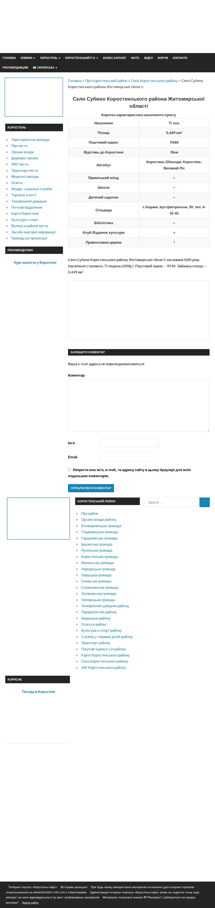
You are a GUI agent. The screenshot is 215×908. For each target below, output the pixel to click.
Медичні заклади (25, 176)
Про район (89, 513)
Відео (148, 58)
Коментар (76, 375)
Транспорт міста (24, 170)
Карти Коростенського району (105, 655)
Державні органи (24, 158)
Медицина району (96, 618)
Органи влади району (98, 519)
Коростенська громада (99, 556)
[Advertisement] (133, 36)
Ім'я (71, 443)
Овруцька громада (96, 575)
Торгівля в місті (23, 195)
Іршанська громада (96, 544)
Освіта (16, 183)
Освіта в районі (93, 624)
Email (72, 457)
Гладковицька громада (99, 532)
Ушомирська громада (98, 593)
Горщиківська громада (99, 538)
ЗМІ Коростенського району (103, 667)
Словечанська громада (99, 587)
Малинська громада (97, 562)
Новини (26, 58)
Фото (135, 58)
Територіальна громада (30, 139)
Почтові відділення (26, 207)
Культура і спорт (24, 219)
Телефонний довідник (29, 201)
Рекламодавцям (15, 67)
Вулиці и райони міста (29, 225)
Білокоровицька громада (101, 525)
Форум (163, 58)
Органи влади (22, 152)
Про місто (19, 145)
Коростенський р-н (80, 58)
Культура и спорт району (101, 630)
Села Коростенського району (104, 661)
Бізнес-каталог (114, 58)
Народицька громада (98, 569)
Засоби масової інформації (33, 232)
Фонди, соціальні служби (31, 189)
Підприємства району (99, 612)
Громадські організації (29, 238)
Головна (9, 58)
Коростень (48, 58)
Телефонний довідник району (105, 606)
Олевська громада (96, 581)
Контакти (180, 58)
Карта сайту (30, 902)
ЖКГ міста (19, 164)
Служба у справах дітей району (107, 636)
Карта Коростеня (25, 213)
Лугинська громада (96, 550)
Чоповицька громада (98, 600)
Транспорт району (95, 642)
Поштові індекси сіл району (103, 649)
